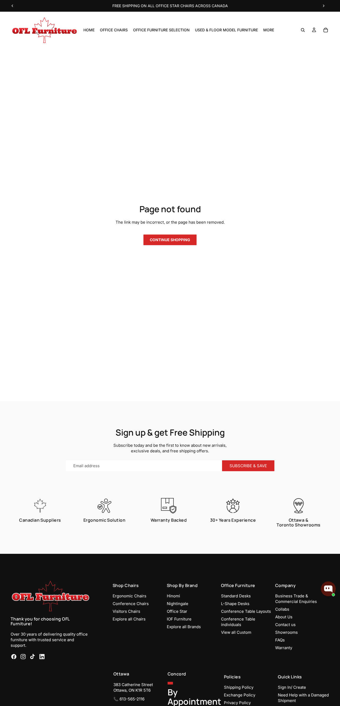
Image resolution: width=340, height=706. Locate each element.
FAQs (280, 640)
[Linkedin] (42, 657)
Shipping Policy (238, 687)
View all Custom (236, 632)
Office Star (177, 611)
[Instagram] (23, 657)
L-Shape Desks (235, 603)
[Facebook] (14, 657)
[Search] (303, 30)
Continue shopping (170, 239)
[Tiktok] (32, 657)
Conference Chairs (131, 603)
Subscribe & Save (248, 465)
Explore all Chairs (129, 619)
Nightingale (177, 603)
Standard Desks (236, 595)
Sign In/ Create (292, 687)
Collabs (282, 609)
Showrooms (286, 632)
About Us (283, 616)
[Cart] (326, 30)
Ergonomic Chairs (129, 595)
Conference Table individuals (238, 621)
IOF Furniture (179, 619)
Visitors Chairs (126, 611)
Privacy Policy (237, 702)
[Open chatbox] (328, 588)
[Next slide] (323, 6)
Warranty (283, 647)
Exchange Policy (239, 695)
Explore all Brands (184, 626)
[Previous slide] (12, 6)
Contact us (285, 624)
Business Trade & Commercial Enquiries (296, 598)
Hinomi (173, 595)
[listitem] (269, 30)
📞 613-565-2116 (128, 698)
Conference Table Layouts (246, 611)
